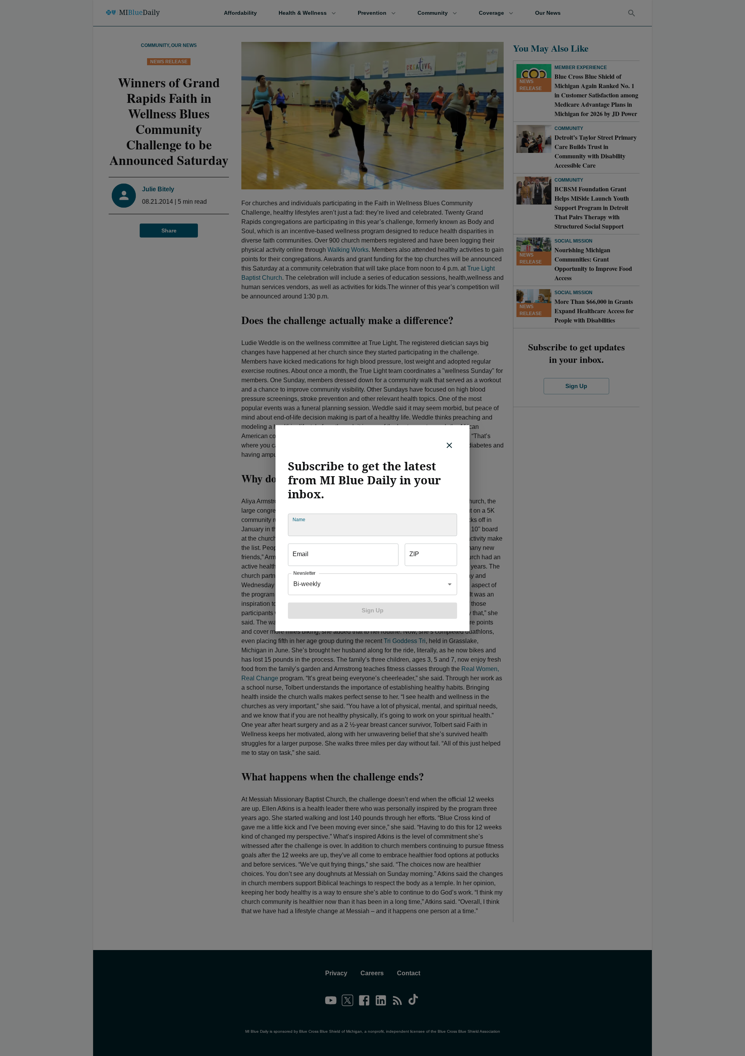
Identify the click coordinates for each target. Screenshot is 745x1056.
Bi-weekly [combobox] (307, 584)
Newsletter (304, 573)
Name (299, 519)
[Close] (449, 445)
